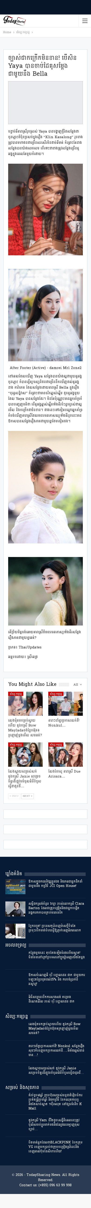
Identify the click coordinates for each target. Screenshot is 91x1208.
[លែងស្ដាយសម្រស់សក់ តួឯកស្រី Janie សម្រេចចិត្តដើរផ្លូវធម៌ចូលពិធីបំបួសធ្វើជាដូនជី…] (25, 754)
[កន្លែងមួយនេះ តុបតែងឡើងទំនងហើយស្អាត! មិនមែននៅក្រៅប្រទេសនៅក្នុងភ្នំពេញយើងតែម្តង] (15, 958)
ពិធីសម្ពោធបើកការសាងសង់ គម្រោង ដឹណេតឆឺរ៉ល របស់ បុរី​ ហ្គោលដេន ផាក (51, 999)
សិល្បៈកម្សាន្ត (16, 694)
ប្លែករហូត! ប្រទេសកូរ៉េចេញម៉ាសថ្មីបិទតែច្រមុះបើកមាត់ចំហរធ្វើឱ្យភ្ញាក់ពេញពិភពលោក (54, 928)
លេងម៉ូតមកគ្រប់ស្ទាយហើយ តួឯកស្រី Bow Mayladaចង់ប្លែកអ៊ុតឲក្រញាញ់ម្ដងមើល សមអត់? (54, 1028)
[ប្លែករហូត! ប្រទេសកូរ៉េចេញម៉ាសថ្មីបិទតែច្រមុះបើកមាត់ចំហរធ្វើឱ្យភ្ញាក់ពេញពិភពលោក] (15, 931)
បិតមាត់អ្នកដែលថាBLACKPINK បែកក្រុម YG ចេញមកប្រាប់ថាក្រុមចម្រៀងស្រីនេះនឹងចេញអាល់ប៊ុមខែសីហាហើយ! (55, 1146)
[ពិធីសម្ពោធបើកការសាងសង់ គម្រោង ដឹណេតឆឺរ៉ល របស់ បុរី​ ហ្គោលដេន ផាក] (15, 1002)
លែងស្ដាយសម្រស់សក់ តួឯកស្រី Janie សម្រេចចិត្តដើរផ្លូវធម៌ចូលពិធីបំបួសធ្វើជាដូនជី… (56, 1070)
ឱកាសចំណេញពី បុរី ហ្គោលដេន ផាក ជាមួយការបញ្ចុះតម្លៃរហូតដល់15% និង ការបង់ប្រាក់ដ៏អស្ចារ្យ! (56, 979)
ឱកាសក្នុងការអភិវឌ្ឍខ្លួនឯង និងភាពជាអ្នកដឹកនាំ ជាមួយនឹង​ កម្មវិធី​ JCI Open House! (55, 884)
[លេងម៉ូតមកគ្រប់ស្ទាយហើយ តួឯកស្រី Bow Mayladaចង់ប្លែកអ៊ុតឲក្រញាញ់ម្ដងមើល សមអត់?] (25, 704)
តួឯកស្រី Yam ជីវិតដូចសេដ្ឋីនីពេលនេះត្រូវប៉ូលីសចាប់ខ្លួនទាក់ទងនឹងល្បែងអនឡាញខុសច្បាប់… (53, 1124)
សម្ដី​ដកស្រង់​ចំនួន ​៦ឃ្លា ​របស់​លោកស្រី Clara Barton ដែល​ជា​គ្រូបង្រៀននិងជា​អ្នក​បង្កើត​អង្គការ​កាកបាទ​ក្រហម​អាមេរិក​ (56, 908)
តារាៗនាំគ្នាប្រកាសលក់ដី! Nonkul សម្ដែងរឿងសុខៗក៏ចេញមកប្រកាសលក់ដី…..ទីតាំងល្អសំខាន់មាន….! (56, 1050)
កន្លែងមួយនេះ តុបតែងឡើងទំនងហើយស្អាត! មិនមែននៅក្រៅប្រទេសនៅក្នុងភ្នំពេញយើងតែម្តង (56, 955)
